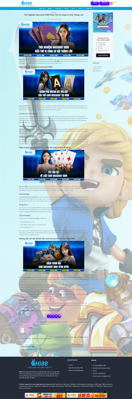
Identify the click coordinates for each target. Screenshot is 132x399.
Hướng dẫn (89, 8)
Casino (50, 8)
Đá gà (73, 8)
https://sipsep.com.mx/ (104, 368)
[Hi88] (26, 3)
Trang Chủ (42, 8)
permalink (65, 321)
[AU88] (45, 395)
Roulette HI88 (29, 310)
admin (59, 19)
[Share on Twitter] (51, 316)
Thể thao (58, 8)
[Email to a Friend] (53, 316)
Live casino (54, 12)
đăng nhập (29, 349)
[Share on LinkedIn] (59, 316)
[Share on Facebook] (48, 316)
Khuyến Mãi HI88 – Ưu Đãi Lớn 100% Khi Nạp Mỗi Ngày (36, 338)
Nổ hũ (66, 8)
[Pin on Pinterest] (56, 316)
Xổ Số (80, 8)
